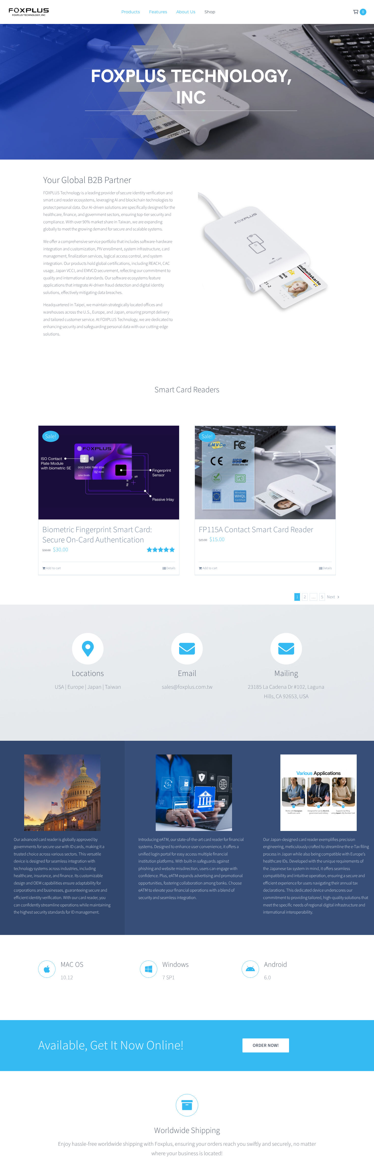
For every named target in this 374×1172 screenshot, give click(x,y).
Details (170, 568)
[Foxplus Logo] (28, 10)
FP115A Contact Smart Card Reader (256, 530)
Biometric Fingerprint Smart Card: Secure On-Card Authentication (97, 535)
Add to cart (53, 568)
